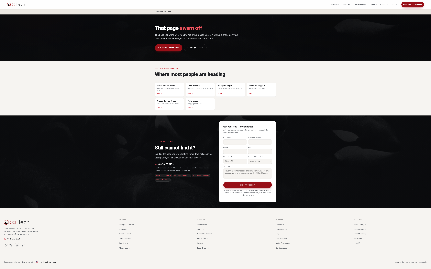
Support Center (281, 229)
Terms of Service (411, 262)
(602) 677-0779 (196, 48)
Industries (346, 4)
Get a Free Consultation (412, 4)
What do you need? (255, 156)
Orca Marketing (360, 234)
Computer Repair (125, 238)
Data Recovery (124, 243)
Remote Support (125, 234)
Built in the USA (203, 238)
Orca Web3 (358, 238)
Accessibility (423, 262)
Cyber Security (124, 229)
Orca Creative (359, 229)
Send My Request (247, 185)
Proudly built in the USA (47, 262)
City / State (227, 156)
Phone (225, 147)
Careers (200, 243)
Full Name (227, 137)
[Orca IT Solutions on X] (6, 245)
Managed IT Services (126, 225)
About (373, 4)
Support (383, 4)
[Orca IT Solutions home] (16, 4)
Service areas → (282, 248)
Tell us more (228, 166)
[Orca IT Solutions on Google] (17, 245)
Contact (394, 4)
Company (254, 137)
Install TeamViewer (283, 243)
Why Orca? (201, 229)
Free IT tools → (203, 248)
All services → (124, 248)
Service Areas (360, 4)
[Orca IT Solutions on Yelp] (22, 245)
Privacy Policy (400, 262)
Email (250, 147)
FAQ (277, 234)
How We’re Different (204, 234)
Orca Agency (359, 225)
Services (334, 4)
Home (157, 11)
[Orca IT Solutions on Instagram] (11, 245)
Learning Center (281, 238)
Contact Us (280, 225)
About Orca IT (202, 225)
